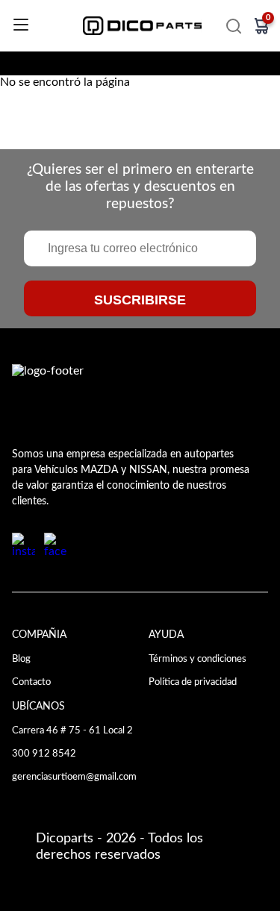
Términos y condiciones (197, 658)
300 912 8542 (44, 753)
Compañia (39, 634)
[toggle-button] (234, 26)
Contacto (31, 681)
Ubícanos (38, 706)
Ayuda (166, 634)
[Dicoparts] (142, 25)
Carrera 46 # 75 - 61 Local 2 (72, 730)
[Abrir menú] (21, 26)
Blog (21, 658)
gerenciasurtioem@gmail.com (74, 776)
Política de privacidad (193, 681)
